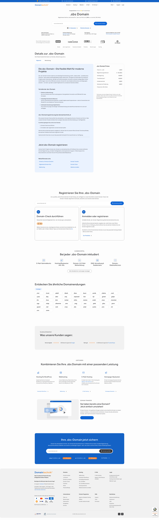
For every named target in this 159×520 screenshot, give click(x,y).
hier (72, 229)
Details (58, 47)
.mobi (94, 300)
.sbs (75, 307)
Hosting (75, 4)
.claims (103, 293)
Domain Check (74, 164)
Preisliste (86, 47)
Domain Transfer (75, 161)
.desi (56, 296)
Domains (68, 4)
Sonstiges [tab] (38, 289)
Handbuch (42, 484)
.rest (56, 307)
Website (81, 4)
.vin (112, 307)
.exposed (76, 296)
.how (47, 300)
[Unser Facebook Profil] (122, 514)
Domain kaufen (66, 34)
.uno (102, 307)
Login (123, 4)
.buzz (84, 293)
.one (66, 303)
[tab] (39, 60)
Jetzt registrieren (66, 47)
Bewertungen (93, 47)
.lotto (75, 300)
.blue (75, 293)
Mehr (112, 4)
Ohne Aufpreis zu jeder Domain (113, 34)
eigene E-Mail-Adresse (86, 381)
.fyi (93, 296)
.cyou (38, 296)
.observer (58, 303)
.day (47, 296)
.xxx (38, 310)
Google (73, 342)
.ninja (47, 303)
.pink (94, 303)
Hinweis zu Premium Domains (46, 161)
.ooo (85, 303)
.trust (47, 293)
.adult (57, 293)
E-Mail (87, 4)
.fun (84, 296)
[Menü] (157, 508)
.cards (94, 293)
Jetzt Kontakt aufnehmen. (40, 489)
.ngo (38, 303)
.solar (84, 307)
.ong (75, 303)
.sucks (94, 307)
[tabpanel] (64, 118)
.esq (65, 296)
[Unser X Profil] (119, 514)
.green (104, 296)
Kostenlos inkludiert (77, 47)
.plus (103, 303)
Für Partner (94, 4)
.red (47, 307)
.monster (114, 300)
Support (118, 4)
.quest (38, 307)
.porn (113, 303)
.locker (66, 300)
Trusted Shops (111, 342)
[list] (87, 42)
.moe (103, 300)
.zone (47, 310)
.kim (56, 300)
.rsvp (66, 307)
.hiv (38, 300)
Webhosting (42, 167)
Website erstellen (75, 167)
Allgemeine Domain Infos (45, 164)
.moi (38, 293)
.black (66, 293)
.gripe (113, 296)
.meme (85, 300)
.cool (112, 293)
